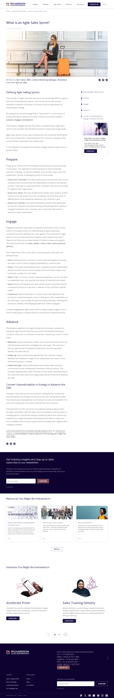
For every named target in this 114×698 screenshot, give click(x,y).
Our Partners (30, 685)
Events (28, 679)
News (28, 682)
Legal (25, 695)
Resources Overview (19, 11)
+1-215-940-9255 (67, 654)
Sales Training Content (12, 679)
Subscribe (43, 481)
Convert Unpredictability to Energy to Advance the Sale (93, 117)
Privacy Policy (9, 487)
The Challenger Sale (12, 688)
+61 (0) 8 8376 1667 (70, 662)
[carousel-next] (65, 634)
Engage (85, 104)
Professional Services (12, 685)
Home (8, 11)
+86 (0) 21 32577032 (71, 664)
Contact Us (94, 4)
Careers (20, 695)
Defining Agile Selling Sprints (93, 92)
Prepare (86, 98)
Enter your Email (63, 684)
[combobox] (105, 4)
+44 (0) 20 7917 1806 (70, 657)
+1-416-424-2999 (71, 659)
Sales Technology (11, 682)
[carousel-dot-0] (55, 634)
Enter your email (12, 481)
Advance (86, 110)
